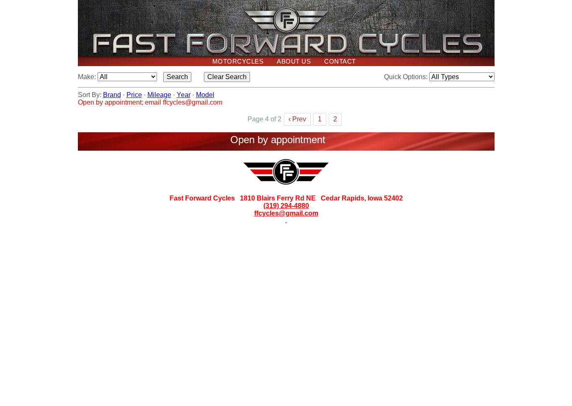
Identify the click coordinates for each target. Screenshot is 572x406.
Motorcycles (238, 61)
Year (184, 94)
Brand (112, 94)
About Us (294, 61)
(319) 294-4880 (286, 205)
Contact (340, 61)
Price (134, 94)
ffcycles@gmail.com (286, 213)
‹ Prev (297, 119)
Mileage (159, 94)
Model (205, 94)
